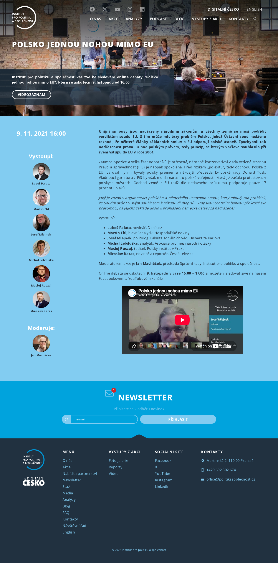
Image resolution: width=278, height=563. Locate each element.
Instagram (164, 480)
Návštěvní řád (74, 525)
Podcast (158, 18)
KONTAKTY (239, 18)
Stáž (66, 486)
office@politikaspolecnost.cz (230, 479)
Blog (66, 506)
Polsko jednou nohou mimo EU (83, 44)
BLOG (179, 18)
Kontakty (70, 519)
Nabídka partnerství (80, 473)
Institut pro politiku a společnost (144, 550)
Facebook (163, 460)
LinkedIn (162, 486)
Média (68, 493)
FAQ (66, 512)
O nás (67, 460)
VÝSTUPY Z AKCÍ (125, 451)
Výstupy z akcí (206, 18)
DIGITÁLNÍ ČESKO (223, 9)
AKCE (113, 18)
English (254, 9)
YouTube (162, 473)
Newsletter (72, 480)
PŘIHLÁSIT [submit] (178, 419)
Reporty (115, 467)
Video (114, 473)
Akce (67, 467)
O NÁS (95, 18)
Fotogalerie (118, 460)
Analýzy (134, 18)
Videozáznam (31, 94)
